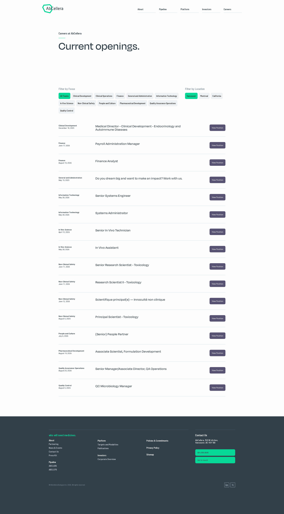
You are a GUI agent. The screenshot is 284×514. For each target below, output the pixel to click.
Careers (227, 9)
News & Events (55, 447)
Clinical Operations (104, 96)
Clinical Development (82, 96)
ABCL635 (53, 465)
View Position (217, 128)
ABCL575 (53, 469)
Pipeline (163, 9)
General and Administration (140, 96)
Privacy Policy (152, 447)
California (216, 96)
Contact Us (54, 451)
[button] (190, 9)
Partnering (53, 444)
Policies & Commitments (157, 440)
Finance (120, 96)
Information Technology (166, 96)
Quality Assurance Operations (163, 103)
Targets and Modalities (108, 444)
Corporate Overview (107, 459)
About (140, 9)
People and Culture (107, 103)
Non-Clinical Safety (86, 103)
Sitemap (150, 454)
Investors (206, 9)
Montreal (204, 96)
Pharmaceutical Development (132, 103)
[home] (52, 9)
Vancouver (191, 96)
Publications (103, 448)
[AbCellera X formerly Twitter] (232, 484)
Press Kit (53, 455)
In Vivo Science (66, 103)
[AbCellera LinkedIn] (226, 484)
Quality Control (66, 110)
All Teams (64, 96)
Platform (185, 9)
